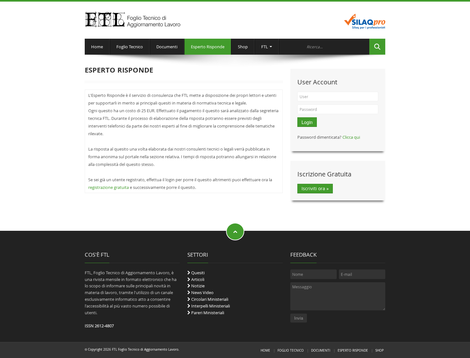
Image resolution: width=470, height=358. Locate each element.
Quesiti (197, 273)
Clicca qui (351, 137)
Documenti (166, 47)
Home (97, 47)
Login (307, 122)
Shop (243, 47)
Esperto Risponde (207, 47)
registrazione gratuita (108, 187)
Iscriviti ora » (315, 188)
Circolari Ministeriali (209, 299)
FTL (265, 47)
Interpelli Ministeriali (210, 306)
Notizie (197, 286)
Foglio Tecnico (129, 47)
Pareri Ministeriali (207, 312)
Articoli (197, 279)
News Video (202, 292)
